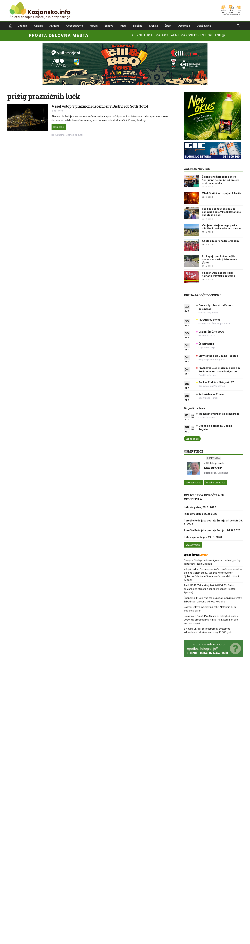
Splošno (137, 25)
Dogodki (22, 25)
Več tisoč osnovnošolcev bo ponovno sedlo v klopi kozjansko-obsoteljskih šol (222, 211)
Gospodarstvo (74, 25)
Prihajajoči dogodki (202, 295)
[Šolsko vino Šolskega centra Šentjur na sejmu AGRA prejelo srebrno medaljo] (191, 181)
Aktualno (54, 25)
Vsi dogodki (192, 438)
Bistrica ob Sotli (74, 135)
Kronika (153, 25)
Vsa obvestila (193, 544)
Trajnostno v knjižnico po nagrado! (219, 413)
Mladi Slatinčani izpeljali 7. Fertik (221, 193)
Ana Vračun (213, 468)
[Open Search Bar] (238, 25)
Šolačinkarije (206, 343)
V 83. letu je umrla (214, 463)
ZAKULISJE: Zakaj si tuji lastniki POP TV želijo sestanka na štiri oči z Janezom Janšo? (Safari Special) (210, 589)
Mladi (123, 25)
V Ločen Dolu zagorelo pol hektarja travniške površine (218, 274)
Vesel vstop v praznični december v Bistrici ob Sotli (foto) (100, 106)
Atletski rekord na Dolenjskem (220, 240)
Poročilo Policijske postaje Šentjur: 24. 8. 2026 (212, 530)
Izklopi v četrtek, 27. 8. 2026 (201, 513)
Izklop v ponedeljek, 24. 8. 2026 (203, 537)
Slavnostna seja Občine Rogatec (218, 355)
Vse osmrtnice (193, 482)
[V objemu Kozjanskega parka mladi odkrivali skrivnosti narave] (191, 230)
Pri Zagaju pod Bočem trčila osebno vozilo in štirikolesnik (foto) (219, 259)
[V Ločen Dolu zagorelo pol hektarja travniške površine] (191, 277)
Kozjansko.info (10, 25)
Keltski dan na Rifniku (211, 394)
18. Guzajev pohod (209, 319)
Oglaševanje (204, 25)
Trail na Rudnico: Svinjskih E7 (216, 382)
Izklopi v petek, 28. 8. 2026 (200, 507)
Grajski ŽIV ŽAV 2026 (211, 331)
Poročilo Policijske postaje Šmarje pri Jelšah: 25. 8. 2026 (213, 522)
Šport (168, 25)
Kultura (94, 25)
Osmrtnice (184, 25)
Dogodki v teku (194, 408)
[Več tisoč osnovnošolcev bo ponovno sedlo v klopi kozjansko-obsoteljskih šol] (191, 213)
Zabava (108, 25)
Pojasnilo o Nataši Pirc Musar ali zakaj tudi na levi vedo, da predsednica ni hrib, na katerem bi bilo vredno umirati (211, 620)
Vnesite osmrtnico (215, 482)
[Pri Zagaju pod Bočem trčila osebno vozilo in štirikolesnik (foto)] (191, 261)
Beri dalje (58, 127)
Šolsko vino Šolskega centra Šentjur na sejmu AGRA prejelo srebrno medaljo (220, 179)
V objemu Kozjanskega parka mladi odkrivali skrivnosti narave (221, 227)
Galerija (38, 25)
